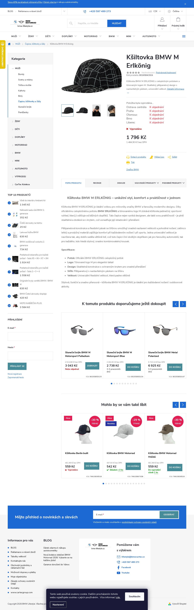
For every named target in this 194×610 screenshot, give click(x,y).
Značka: (132, 169)
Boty (20, 96)
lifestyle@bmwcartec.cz (133, 556)
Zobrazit (92, 365)
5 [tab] (122, 383)
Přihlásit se (17, 366)
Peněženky (23, 112)
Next (183, 304)
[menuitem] (16, 36)
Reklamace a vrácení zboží (30, 11)
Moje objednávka (19, 576)
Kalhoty (21, 90)
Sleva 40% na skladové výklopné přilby (25, 2)
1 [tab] (111, 383)
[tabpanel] (82, 345)
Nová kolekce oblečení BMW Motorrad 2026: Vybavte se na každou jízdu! (57, 557)
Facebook (126, 567)
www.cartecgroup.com (22, 592)
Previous (176, 304)
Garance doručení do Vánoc (56, 564)
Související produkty (145, 183)
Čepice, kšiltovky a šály (29, 101)
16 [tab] (144, 483)
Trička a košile (24, 85)
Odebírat (169, 514)
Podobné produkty (171, 183)
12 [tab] (133, 483)
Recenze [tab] (97, 183)
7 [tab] (128, 383)
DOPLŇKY (20, 137)
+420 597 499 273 (130, 562)
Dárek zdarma (50, 2)
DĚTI (17, 129)
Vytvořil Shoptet (179, 604)
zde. (118, 597)
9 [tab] (133, 383)
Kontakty (15, 588)
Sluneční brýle (24, 106)
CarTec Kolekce (22, 184)
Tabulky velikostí (18, 556)
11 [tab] (130, 483)
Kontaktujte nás (18, 560)
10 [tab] (136, 383)
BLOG (10, 11)
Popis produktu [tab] (73, 183)
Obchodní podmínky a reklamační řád (21, 566)
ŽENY (17, 121)
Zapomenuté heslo (16, 377)
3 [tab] (117, 383)
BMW (18, 152)
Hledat (117, 23)
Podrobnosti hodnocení (166, 72)
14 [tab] (139, 483)
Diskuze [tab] (121, 183)
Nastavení (58, 604)
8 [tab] (130, 383)
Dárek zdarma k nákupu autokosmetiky (54, 549)
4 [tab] (119, 383)
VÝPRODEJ (20, 176)
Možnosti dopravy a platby (23, 572)
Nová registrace (15, 374)
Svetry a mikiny (25, 79)
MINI (17, 160)
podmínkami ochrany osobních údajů (139, 522)
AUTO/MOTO (21, 168)
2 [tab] (114, 383)
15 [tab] (141, 483)
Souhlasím (134, 596)
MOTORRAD (21, 145)
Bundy (21, 74)
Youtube (125, 572)
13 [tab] (136, 483)
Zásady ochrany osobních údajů (23, 582)
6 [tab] (125, 383)
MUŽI (17, 68)
